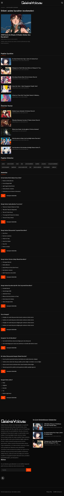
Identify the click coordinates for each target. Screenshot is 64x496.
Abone (28, 470)
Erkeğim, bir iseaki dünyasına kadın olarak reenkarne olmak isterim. (18, 317)
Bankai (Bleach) (6, 265)
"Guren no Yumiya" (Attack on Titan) (11, 207)
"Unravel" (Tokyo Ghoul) (8, 217)
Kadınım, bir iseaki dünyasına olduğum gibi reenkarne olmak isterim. (18, 325)
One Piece (5, 233)
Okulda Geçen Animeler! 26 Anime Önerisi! (23, 111)
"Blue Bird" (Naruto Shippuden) (10, 209)
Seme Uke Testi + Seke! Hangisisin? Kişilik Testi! (25, 86)
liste (22, 164)
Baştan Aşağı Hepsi (7, 393)
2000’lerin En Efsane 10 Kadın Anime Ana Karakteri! (15, 36)
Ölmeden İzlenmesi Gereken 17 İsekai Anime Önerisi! (26, 120)
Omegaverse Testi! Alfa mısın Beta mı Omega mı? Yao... (26, 68)
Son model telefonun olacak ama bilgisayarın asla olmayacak (17, 341)
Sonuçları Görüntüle (11, 195)
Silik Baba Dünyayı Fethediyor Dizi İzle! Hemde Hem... (52, 424)
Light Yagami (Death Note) (9, 186)
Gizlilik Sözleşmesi (57, 492)
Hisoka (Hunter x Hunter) (8, 188)
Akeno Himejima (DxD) (8, 301)
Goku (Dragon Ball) (7, 291)
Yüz (3, 390)
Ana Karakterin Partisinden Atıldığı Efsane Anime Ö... (26, 147)
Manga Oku (49, 492)
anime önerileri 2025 (22, 167)
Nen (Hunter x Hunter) (7, 270)
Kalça (4, 382)
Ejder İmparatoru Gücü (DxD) (9, 273)
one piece (44, 164)
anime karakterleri (29, 164)
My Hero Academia (7, 236)
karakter (37, 164)
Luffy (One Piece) (7, 293)
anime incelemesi (37, 167)
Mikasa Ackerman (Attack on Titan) (11, 296)
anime (3, 164)
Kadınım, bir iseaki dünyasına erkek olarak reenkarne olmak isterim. (18, 320)
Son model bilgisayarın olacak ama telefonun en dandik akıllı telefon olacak (20, 343)
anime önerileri (10, 164)
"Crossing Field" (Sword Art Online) (11, 215)
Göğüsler (5, 385)
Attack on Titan (6, 238)
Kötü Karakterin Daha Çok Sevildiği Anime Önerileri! (26, 138)
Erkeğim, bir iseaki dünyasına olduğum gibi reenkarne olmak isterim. (18, 322)
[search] (62, 2)
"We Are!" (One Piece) (8, 212)
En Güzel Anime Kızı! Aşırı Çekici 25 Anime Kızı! (25, 58)
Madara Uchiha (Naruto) (8, 180)
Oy (3, 195)
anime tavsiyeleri (5, 167)
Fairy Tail (5, 244)
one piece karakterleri (52, 164)
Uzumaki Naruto (6, 288)
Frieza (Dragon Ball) (7, 183)
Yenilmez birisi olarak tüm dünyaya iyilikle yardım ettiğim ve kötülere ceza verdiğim (22, 361)
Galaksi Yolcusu (4, 39)
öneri (17, 164)
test (30, 167)
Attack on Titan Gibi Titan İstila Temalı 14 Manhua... (26, 95)
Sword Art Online (7, 241)
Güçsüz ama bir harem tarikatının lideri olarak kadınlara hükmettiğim (18, 364)
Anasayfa (3, 7)
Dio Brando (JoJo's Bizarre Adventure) (11, 191)
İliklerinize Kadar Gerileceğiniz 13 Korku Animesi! (25, 129)
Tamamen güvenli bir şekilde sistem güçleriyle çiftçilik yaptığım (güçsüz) (19, 367)
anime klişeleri (47, 167)
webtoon (54, 167)
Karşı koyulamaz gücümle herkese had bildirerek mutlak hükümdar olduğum (20, 359)
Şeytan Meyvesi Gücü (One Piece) (10, 267)
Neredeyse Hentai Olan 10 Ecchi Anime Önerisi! (24, 77)
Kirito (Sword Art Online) (8, 299)
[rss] (3, 478)
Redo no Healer (6, 246)
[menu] (2, 2)
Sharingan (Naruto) (7, 262)
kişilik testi (14, 167)
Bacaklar (5, 388)
